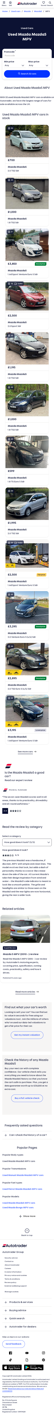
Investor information (13, 1272)
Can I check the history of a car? (28, 1135)
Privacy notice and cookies (16, 1275)
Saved (43, 5)
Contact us (9, 1261)
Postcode (9, 52)
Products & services (21, 1302)
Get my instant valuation (27, 1035)
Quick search (17, 1318)
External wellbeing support (16, 1286)
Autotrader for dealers (22, 1326)
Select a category (11, 836)
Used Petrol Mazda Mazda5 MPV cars (22, 1189)
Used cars (15, 11)
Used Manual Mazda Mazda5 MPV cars (22, 1175)
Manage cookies (12, 1292)
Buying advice (17, 1310)
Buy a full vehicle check (27, 1098)
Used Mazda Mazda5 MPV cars (18, 1203)
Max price (33, 62)
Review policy (10, 1282)
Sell (10, 5)
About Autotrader (12, 1265)
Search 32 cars (28, 74)
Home (5, 11)
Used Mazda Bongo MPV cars (18, 1208)
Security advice (11, 1258)
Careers (8, 1268)
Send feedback (13, 1344)
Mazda (27, 11)
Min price (9, 62)
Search (50, 5)
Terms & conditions (12, 1279)
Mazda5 (38, 11)
